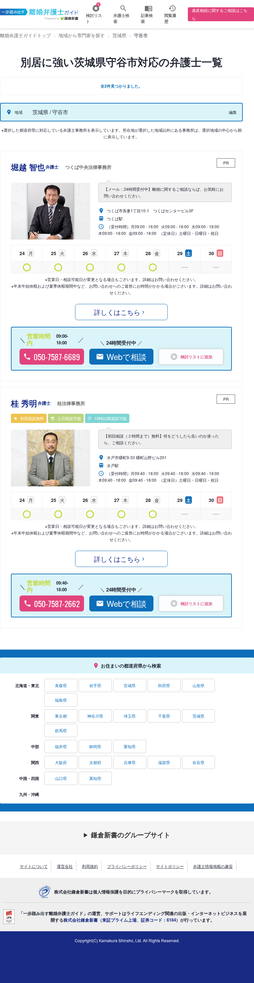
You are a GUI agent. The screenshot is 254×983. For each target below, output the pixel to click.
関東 (35, 716)
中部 (35, 746)
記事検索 (147, 18)
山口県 (61, 778)
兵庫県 (130, 762)
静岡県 (95, 746)
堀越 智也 (61, 167)
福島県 (61, 700)
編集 (233, 112)
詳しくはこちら (117, 312)
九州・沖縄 (29, 794)
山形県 (198, 685)
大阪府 (61, 762)
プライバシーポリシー (127, 866)
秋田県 (164, 685)
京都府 (95, 762)
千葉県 (164, 716)
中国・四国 (29, 778)
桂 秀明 (48, 403)
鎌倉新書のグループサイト (130, 834)
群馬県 (61, 730)
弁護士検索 (121, 18)
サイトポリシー (170, 866)
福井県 (61, 746)
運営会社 (65, 866)
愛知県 (130, 746)
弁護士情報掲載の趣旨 (213, 866)
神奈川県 (95, 716)
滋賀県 (164, 762)
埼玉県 (130, 716)
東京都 (61, 716)
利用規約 (90, 866)
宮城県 (130, 685)
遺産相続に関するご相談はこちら (219, 14)
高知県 (95, 778)
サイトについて (34, 866)
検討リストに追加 (196, 357)
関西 (35, 762)
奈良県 (198, 762)
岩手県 (95, 685)
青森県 (61, 685)
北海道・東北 (27, 685)
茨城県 (198, 716)
